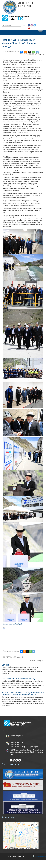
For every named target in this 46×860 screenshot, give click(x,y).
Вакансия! (5, 665)
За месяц (32, 661)
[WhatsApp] (33, 52)
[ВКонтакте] (21, 52)
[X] (29, 52)
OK (24, 25)
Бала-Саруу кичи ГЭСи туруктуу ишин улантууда (19, 679)
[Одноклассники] (25, 52)
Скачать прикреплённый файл (12, 624)
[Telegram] (37, 52)
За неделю (40, 661)
